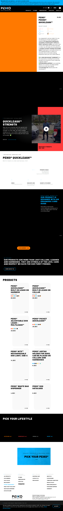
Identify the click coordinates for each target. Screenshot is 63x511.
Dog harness (22, 248)
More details (51, 66)
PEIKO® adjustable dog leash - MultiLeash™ (19, 322)
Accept (56, 506)
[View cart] (60, 8)
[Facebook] (43, 7)
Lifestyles (51, 10)
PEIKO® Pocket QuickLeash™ (39, 320)
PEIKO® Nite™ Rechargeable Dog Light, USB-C (19, 353)
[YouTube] (49, 7)
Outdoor (7, 436)
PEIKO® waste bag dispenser (20, 387)
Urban (35, 436)
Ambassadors (43, 10)
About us (58, 10)
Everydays (21, 436)
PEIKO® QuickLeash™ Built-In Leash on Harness (20, 289)
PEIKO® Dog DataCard (37, 387)
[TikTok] (51, 7)
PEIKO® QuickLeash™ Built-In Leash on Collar (41, 289)
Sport (49, 436)
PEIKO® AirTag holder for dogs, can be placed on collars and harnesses (41, 355)
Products (28, 10)
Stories (35, 10)
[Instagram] (46, 7)
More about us (10, 269)
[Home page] (6, 9)
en (55, 7)
